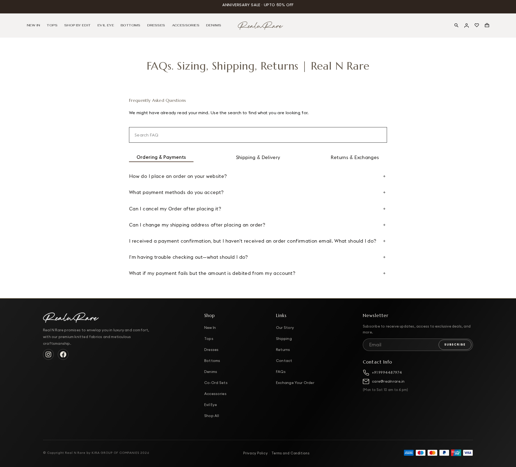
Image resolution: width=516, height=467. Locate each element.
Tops (208, 338)
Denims (210, 371)
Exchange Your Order (295, 382)
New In (210, 327)
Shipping (284, 338)
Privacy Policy (255, 453)
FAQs (281, 371)
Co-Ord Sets (216, 382)
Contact (284, 360)
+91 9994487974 (387, 372)
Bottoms (212, 360)
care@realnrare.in (388, 381)
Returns (283, 349)
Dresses (211, 349)
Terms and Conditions (290, 453)
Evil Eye (210, 404)
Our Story (285, 327)
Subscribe (455, 344)
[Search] (456, 25)
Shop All (211, 415)
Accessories (215, 393)
